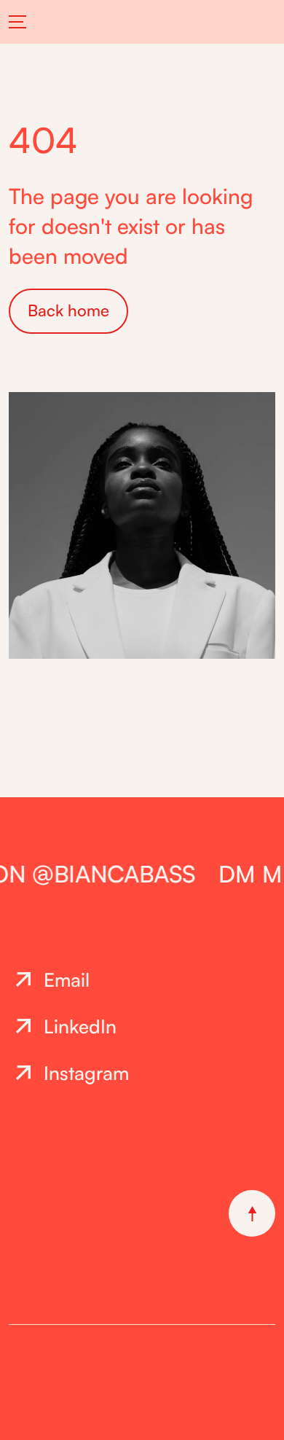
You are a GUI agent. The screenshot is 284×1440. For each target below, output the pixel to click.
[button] (25, 22)
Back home (68, 310)
